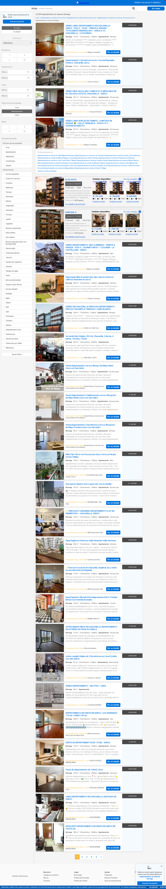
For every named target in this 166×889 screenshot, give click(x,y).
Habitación (10, 156)
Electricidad (10, 248)
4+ (24, 60)
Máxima (5, 78)
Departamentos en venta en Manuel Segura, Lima (55, 158)
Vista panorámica (12, 253)
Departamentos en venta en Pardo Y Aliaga (90, 168)
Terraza (9, 192)
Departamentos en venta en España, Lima (92, 165)
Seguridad (10, 206)
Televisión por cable (14, 343)
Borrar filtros (17, 354)
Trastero (9, 321)
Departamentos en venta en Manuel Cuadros (89, 163)
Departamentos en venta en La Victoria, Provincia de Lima (115, 18)
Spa (7, 312)
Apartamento (11, 152)
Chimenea (10, 316)
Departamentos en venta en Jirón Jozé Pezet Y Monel (56, 160)
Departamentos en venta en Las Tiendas (89, 155)
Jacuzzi (9, 257)
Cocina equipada (12, 174)
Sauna (8, 303)
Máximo (5, 96)
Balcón (8, 201)
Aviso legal (78, 875)
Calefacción (10, 334)
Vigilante (9, 224)
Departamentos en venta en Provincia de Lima (81, 18)
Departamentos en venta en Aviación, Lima (57, 163)
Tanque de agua (12, 271)
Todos (17, 107)
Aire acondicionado (13, 280)
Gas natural (10, 237)
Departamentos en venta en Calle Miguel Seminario (55, 155)
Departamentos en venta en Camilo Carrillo (92, 160)
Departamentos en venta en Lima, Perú (53, 18)
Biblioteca (10, 348)
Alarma (8, 325)
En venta (17, 28)
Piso (7, 147)
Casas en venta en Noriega (46, 171)
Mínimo (4, 90)
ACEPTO (163, 887)
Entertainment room (13, 330)
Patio (8, 275)
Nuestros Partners (111, 878)
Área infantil (10, 233)
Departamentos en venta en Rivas (86, 158)
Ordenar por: (17, 38)
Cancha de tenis (12, 339)
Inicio (37, 18)
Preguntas (108, 875)
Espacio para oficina (14, 285)
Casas (17, 115)
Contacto (46, 881)
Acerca (45, 878)
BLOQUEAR (153, 887)
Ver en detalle (113, 52)
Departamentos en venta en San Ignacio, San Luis (58, 165)
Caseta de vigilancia (14, 262)
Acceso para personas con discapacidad (15, 243)
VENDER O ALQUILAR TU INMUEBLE (147, 3)
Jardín (8, 219)
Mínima (4, 72)
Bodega (9, 294)
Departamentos (17, 111)
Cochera (9, 183)
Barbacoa (9, 188)
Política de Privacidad (81, 878)
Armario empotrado (13, 228)
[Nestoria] (83, 3)
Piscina (9, 215)
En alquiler (17, 32)
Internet (9, 266)
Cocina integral (11, 289)
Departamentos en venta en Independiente (59, 168)
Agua (8, 298)
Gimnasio (9, 210)
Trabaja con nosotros (50, 875)
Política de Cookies (80, 881)
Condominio (10, 161)
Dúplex (8, 165)
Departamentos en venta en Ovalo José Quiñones (122, 155)
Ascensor (9, 197)
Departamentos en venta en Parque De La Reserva (116, 158)
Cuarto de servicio (13, 178)
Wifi (7, 307)
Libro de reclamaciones (113, 881)
